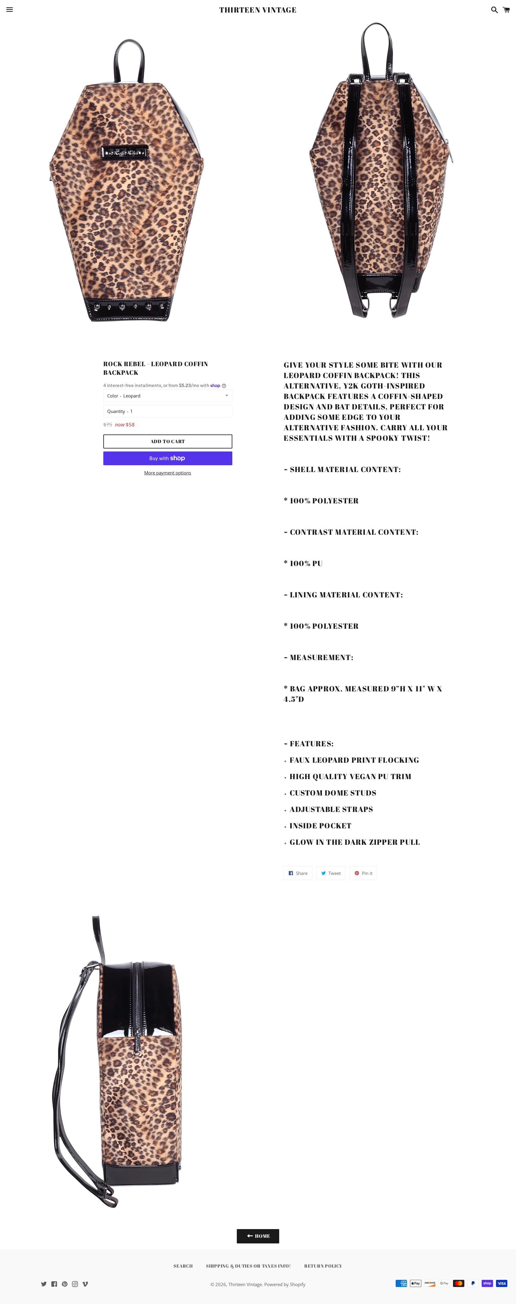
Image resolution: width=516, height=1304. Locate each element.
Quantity (116, 411)
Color (112, 396)
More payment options (167, 473)
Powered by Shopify (284, 1284)
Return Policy (323, 1266)
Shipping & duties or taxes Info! (248, 1266)
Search (183, 1266)
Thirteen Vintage (258, 10)
